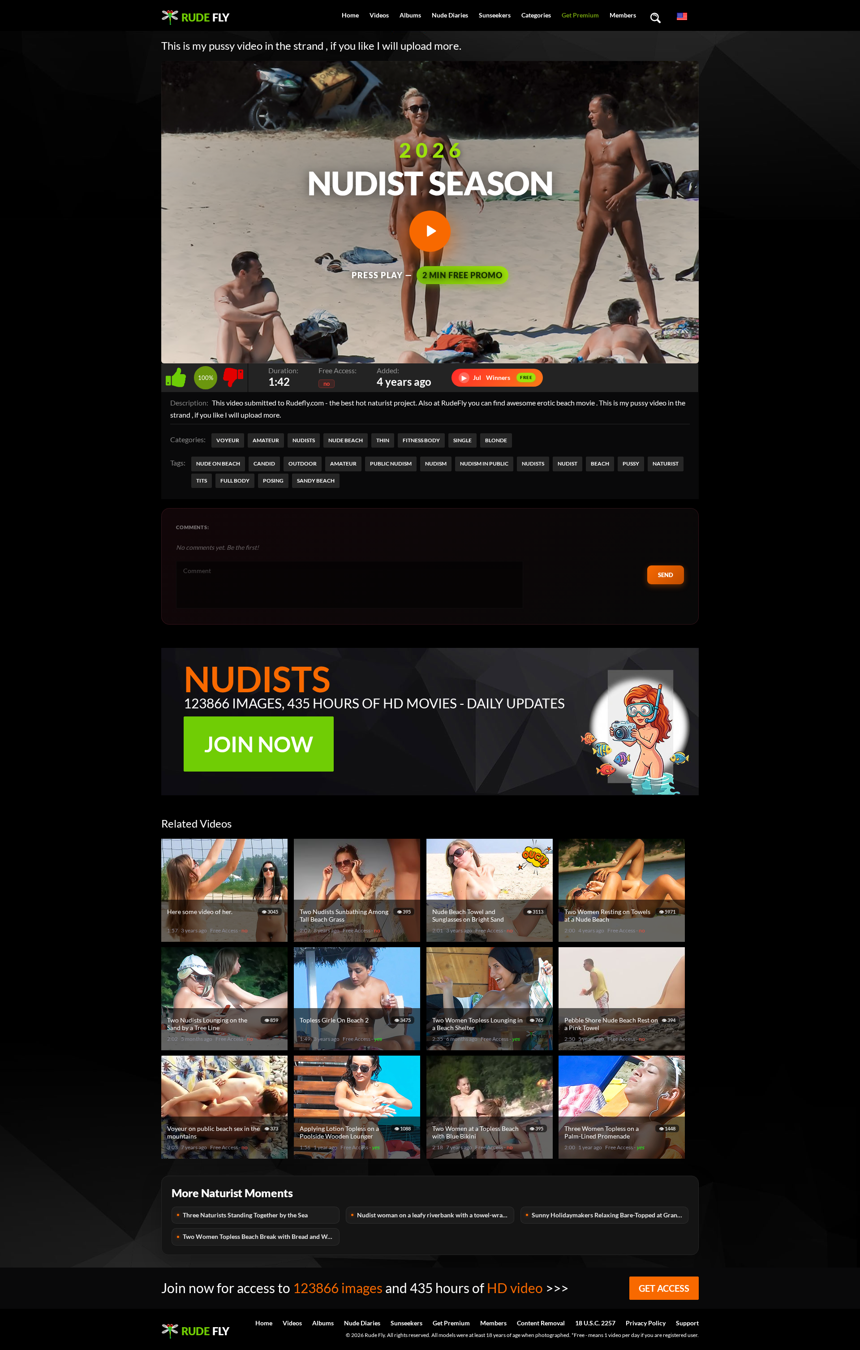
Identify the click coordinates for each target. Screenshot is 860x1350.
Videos (379, 15)
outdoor (302, 463)
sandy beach (316, 480)
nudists (533, 463)
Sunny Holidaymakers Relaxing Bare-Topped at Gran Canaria (610, 1215)
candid (264, 463)
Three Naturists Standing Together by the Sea (245, 1215)
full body (234, 480)
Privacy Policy (646, 1323)
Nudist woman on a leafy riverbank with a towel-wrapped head (435, 1215)
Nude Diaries (450, 15)
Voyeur (227, 440)
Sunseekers (495, 15)
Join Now (258, 744)
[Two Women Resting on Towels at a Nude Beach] (623, 938)
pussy (631, 463)
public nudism (391, 463)
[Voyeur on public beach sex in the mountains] (225, 1155)
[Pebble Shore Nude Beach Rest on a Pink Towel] (623, 1046)
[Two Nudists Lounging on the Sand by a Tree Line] (225, 1046)
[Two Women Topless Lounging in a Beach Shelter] (490, 1046)
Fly (205, 17)
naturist (666, 463)
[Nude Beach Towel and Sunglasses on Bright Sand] (490, 938)
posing (273, 480)
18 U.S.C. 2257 (595, 1323)
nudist (567, 463)
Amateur (266, 440)
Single (462, 440)
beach (600, 463)
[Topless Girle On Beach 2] (358, 1046)
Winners (497, 377)
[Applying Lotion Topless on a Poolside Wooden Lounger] (358, 1155)
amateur (343, 463)
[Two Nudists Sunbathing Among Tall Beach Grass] (358, 938)
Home (350, 15)
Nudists (303, 440)
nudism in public (484, 463)
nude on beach (218, 463)
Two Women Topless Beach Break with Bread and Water (261, 1236)
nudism (436, 463)
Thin (382, 440)
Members (623, 15)
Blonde (496, 440)
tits (201, 480)
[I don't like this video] (233, 375)
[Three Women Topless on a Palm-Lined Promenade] (623, 1155)
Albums (410, 15)
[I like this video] (177, 375)
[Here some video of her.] (225, 938)
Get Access (664, 1288)
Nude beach (345, 440)
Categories (536, 15)
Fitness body (421, 440)
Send (665, 574)
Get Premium (580, 15)
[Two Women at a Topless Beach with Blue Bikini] (490, 1155)
